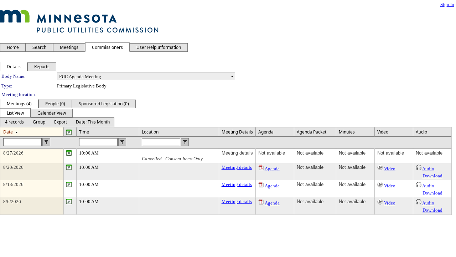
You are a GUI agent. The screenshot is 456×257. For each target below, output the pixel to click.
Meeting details (237, 167)
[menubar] (57, 122)
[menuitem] (14, 122)
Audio (428, 168)
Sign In (447, 4)
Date (8, 132)
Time (84, 132)
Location (150, 132)
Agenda (272, 168)
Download (432, 175)
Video (389, 168)
